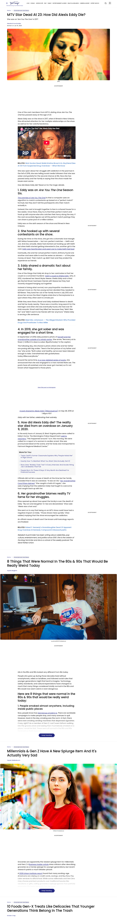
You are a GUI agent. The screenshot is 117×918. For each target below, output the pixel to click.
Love (28, 3)
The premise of (32, 197)
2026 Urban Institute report (30, 873)
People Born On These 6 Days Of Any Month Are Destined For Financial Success (45, 471)
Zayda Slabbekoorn (13, 760)
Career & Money (85, 3)
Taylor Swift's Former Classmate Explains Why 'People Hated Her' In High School (47, 456)
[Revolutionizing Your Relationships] (15, 3)
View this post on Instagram (47, 387)
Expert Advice (95, 3)
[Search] (105, 3)
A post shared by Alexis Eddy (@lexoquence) (39, 411)
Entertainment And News (21, 10)
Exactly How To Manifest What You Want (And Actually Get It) (45, 461)
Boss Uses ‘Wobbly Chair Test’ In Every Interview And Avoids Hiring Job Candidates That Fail (47, 466)
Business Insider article (39, 864)
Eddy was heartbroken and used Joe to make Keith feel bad (48, 249)
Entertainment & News (60, 3)
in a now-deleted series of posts (52, 360)
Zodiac (32, 3)
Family (50, 3)
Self (45, 3)
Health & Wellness (73, 3)
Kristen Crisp (11, 915)
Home (9, 10)
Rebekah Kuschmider (14, 23)
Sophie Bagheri (12, 570)
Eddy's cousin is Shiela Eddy (57, 276)
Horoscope (39, 3)
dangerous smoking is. (47, 713)
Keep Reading (47, 735)
